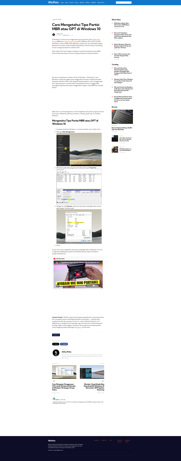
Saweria (78, 327)
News (66, 2)
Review (76, 2)
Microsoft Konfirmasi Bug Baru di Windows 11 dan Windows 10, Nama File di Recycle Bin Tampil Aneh (123, 89)
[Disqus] (78, 415)
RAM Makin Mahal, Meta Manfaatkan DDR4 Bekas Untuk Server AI (121, 24)
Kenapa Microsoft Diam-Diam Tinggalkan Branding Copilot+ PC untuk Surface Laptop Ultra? (123, 99)
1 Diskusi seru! (65, 35)
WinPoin (53, 2)
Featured (121, 135)
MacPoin (87, 2)
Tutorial (71, 2)
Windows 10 (56, 335)
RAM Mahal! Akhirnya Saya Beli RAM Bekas (125, 149)
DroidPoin (93, 2)
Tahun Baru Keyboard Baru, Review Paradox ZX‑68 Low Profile (125, 139)
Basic (54, 19)
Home (62, 2)
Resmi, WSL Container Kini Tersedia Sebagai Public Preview (122, 55)
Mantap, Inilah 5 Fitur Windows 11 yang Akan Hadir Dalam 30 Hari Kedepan (123, 80)
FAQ (110, 440)
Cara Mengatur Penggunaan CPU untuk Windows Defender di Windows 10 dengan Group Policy (64, 387)
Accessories (114, 125)
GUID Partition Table (70, 41)
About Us (104, 440)
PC (56, 19)
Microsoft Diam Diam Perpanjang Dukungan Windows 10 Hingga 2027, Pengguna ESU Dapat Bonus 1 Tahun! (123, 71)
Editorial (82, 2)
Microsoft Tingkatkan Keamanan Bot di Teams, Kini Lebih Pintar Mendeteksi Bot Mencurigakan (123, 35)
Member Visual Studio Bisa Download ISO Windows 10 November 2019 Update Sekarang (94, 387)
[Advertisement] (90, 10)
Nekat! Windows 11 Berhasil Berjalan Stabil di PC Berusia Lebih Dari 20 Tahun (122, 45)
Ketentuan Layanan (119, 441)
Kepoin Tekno (100, 2)
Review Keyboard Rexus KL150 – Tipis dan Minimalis (122, 128)
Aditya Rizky (60, 34)
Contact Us (96, 440)
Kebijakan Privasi (127, 441)
